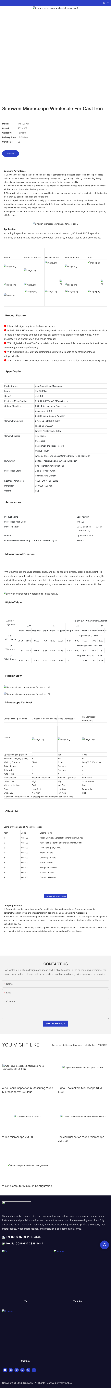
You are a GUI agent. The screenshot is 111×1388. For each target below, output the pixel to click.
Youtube (77, 1301)
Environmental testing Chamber (67, 1045)
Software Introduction (55, 896)
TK (25, 1301)
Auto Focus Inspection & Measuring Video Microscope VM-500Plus (27, 1089)
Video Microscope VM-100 (18, 1136)
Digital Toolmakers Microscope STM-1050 (80, 1089)
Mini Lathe (90, 1045)
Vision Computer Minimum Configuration (27, 1185)
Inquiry (10, 153)
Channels (25, 1361)
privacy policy (64, 1382)
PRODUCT (102, 1045)
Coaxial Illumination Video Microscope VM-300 (81, 1138)
